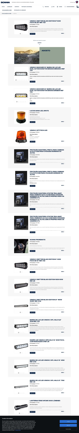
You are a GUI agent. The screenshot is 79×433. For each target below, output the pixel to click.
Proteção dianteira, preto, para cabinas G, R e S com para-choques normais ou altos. (47, 151)
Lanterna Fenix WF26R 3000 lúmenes (45, 400)
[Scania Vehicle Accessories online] (5, 2)
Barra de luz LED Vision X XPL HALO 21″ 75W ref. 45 (47, 381)
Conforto (17, 6)
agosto (46, 51)
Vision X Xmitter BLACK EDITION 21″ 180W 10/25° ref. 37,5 (46, 300)
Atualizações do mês (7, 10)
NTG (53, 6)
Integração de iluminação (20, 10)
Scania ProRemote (37, 239)
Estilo (3, 6)
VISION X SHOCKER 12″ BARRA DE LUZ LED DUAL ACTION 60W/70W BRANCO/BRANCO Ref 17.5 (47, 69)
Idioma (60, 6)
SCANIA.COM (72, 2)
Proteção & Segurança (27, 6)
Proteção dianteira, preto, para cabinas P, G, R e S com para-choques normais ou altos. (47, 173)
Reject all (68, 425)
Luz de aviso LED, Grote (39, 111)
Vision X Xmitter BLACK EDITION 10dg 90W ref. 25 (46, 280)
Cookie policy (18, 430)
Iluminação (9, 6)
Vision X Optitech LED (38, 130)
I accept (68, 421)
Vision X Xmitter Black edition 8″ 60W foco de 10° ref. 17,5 (45, 260)
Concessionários (70, 6)
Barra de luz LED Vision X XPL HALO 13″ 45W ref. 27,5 (47, 361)
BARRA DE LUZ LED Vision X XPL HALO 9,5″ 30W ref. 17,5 (45, 320)
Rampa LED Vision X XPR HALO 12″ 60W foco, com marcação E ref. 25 (47, 340)
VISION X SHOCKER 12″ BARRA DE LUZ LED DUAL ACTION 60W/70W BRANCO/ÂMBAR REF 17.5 (46, 90)
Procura (47, 6)
